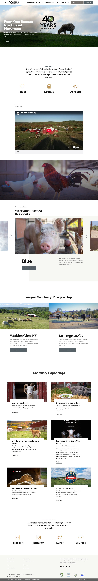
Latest (8, 565)
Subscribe (72, 562)
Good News (59, 500)
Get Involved (26, 559)
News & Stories (61, 2)
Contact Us (26, 568)
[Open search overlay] (68, 2)
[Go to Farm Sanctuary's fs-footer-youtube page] (69, 566)
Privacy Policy (10, 579)
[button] (48, 45)
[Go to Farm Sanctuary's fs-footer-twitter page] (66, 566)
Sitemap (38, 579)
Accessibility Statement (30, 579)
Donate (88, 2)
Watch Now (15, 498)
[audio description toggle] (17, 152)
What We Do (10, 562)
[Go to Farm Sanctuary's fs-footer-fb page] (61, 566)
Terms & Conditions (19, 579)
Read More (59, 462)
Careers (25, 565)
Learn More (18, 350)
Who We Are (10, 559)
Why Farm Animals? (47, 2)
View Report (15, 412)
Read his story (29, 267)
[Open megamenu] (5, 2)
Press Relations (11, 568)
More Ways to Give (33, 2)
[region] (49, 26)
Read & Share (15, 455)
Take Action (77, 2)
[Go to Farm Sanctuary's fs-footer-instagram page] (63, 566)
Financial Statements (28, 562)
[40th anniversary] (13, 3)
